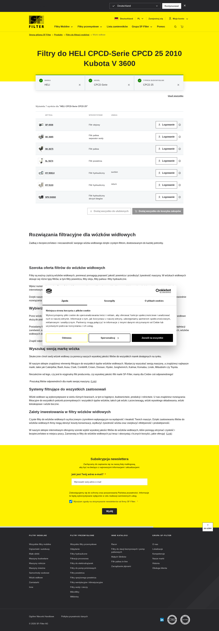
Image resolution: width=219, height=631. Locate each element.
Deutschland (124, 6)
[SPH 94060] (41, 197)
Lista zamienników (117, 26)
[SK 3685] (41, 137)
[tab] (60, 83)
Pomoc (161, 26)
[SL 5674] (41, 161)
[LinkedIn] (162, 620)
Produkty (58, 35)
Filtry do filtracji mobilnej (77, 35)
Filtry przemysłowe (88, 26)
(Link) (94, 381)
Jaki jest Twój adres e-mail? (88, 474)
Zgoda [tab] (65, 300)
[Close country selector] (184, 5)
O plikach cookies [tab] (154, 300)
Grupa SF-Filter (140, 26)
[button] (171, 6)
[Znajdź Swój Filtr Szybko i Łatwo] (175, 26)
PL (139, 18)
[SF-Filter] (36, 21)
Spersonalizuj (108, 338)
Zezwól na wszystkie (152, 338)
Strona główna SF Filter (40, 35)
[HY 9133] (41, 185)
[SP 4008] (41, 125)
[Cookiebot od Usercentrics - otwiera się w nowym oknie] (160, 291)
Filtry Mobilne (62, 26)
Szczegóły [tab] (109, 300)
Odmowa (66, 338)
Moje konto (178, 18)
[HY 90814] (41, 173)
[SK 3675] (41, 149)
